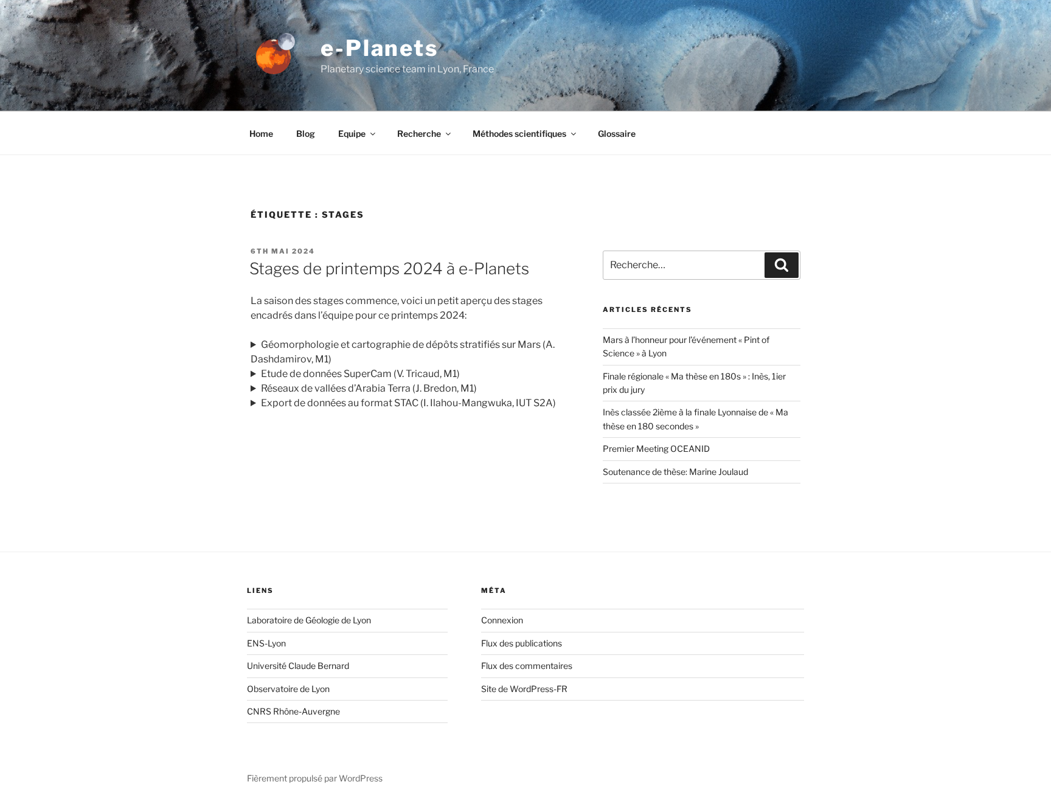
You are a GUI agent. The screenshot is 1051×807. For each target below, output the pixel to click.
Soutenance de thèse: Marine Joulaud (675, 471)
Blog (305, 133)
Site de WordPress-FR (524, 689)
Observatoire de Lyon (288, 689)
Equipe (352, 133)
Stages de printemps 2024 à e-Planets (389, 268)
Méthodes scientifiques (519, 133)
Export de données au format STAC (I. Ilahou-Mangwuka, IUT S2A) (408, 403)
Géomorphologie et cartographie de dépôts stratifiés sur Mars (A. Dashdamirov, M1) (403, 352)
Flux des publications (521, 643)
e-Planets (380, 48)
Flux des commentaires (526, 665)
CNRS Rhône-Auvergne (293, 711)
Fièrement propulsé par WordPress (315, 778)
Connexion (502, 620)
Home (261, 133)
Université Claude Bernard (298, 665)
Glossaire (617, 133)
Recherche (419, 133)
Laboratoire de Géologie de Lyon (309, 620)
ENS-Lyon (266, 643)
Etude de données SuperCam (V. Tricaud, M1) (360, 373)
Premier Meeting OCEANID (656, 448)
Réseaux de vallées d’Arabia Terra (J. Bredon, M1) (369, 388)
